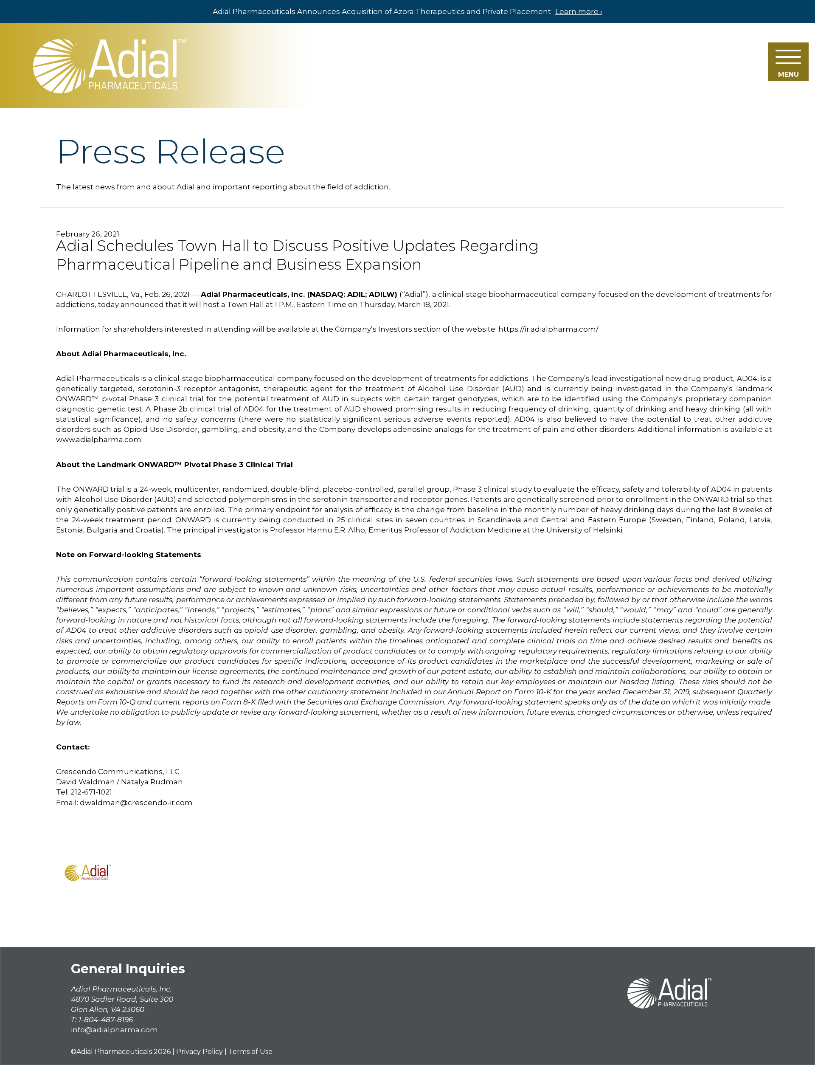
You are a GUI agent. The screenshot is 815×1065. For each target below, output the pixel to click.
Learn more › (578, 11)
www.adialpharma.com (98, 439)
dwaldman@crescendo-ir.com (136, 802)
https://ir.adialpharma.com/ (548, 329)
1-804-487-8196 (106, 1019)
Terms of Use (250, 1052)
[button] (788, 61)
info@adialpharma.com (114, 1030)
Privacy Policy (199, 1052)
